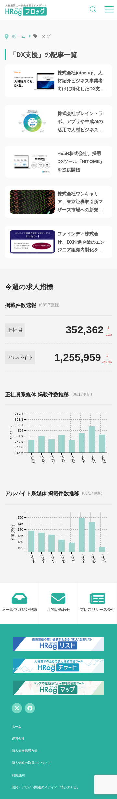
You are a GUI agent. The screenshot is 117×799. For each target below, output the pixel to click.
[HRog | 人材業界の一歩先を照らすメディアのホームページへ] (26, 10)
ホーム (16, 726)
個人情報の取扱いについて (31, 762)
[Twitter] (17, 708)
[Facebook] (30, 708)
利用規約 (18, 775)
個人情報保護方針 (25, 750)
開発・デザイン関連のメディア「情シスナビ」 (46, 787)
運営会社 (18, 738)
